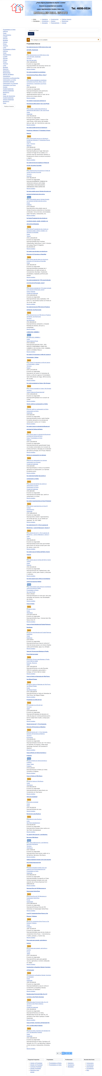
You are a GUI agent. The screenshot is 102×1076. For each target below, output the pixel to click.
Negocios (5, 69)
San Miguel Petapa (32, 689)
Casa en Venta (30, 603)
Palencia (29, 439)
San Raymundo (31, 320)
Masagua (29, 145)
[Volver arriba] (99, 1073)
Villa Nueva (30, 612)
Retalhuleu (29, 638)
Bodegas (5, 40)
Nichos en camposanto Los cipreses (36, 455)
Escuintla (29, 176)
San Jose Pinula (31, 592)
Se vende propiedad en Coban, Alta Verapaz (38, 383)
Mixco (28, 85)
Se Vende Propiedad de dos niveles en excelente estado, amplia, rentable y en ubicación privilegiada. (37, 221)
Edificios (5, 31)
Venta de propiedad (32, 796)
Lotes (4, 47)
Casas (4, 33)
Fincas (5, 44)
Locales (5, 36)
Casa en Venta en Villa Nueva (34, 776)
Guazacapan (30, 901)
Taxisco (29, 236)
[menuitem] (34, 19)
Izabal (28, 664)
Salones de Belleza (8, 74)
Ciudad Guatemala (8, 89)
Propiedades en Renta (9, 49)
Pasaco (28, 368)
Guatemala (29, 114)
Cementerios (6, 76)
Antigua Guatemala (8, 90)
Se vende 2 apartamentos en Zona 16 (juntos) (39, 501)
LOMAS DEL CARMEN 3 (33, 332)
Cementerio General (8, 81)
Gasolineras (6, 71)
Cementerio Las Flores (9, 85)
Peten (4, 94)
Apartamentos (7, 35)
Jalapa (28, 953)
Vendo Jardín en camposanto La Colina (37, 404)
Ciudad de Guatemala (32, 293)
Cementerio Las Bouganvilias (11, 78)
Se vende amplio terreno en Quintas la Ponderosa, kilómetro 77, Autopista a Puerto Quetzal (38, 130)
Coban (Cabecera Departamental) (35, 392)
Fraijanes (29, 204)
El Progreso (30, 737)
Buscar (31, 33)
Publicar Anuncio (9, 106)
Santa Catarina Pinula (32, 341)
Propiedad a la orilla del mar (34, 699)
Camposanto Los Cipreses (10, 83)
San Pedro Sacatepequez (33, 823)
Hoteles (5, 87)
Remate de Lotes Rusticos (34, 814)
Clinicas (5, 42)
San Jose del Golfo (32, 60)
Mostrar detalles (31, 69)
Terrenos (5, 45)
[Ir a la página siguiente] (68, 1053)
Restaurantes (6, 72)
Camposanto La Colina (9, 80)
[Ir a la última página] (70, 1053)
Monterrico (6, 92)
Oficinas (5, 38)
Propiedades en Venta (9, 29)
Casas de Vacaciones (9, 96)
